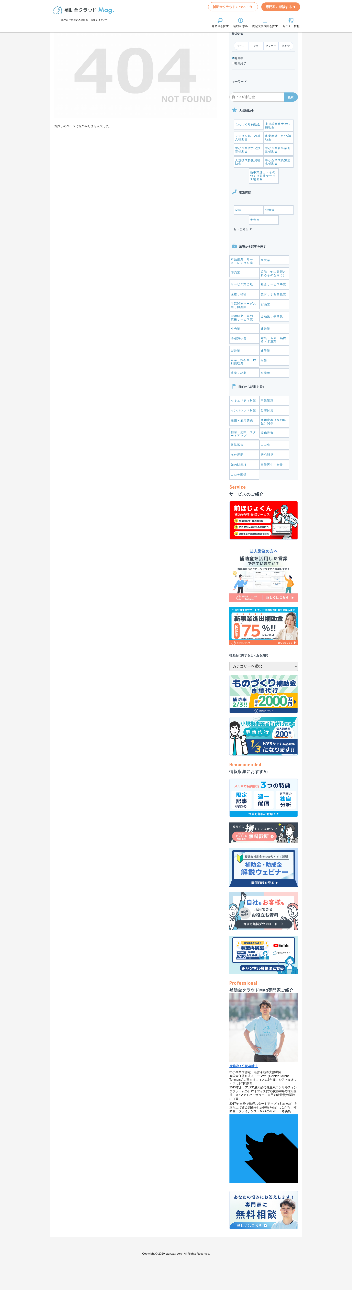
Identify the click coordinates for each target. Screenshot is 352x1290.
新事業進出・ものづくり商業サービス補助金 (263, 176)
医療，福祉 (239, 294)
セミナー (271, 45)
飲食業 (265, 260)
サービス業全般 (242, 284)
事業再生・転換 (272, 464)
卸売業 (235, 272)
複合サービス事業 (273, 284)
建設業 (265, 350)
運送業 (265, 328)
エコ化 (265, 444)
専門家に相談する (279, 7)
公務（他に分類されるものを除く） (273, 273)
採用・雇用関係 (242, 420)
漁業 (264, 360)
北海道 (270, 210)
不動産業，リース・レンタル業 (242, 261)
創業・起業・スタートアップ (243, 433)
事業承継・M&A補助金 (278, 137)
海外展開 (237, 454)
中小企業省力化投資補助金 (248, 149)
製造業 (235, 350)
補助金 (286, 45)
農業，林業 (239, 372)
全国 (238, 210)
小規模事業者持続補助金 (277, 125)
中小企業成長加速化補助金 (277, 162)
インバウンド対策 (243, 410)
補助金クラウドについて (231, 7)
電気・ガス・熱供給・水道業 (273, 339)
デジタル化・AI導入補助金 (248, 137)
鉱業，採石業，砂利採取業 (243, 361)
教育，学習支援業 (273, 294)
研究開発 (267, 454)
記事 (256, 45)
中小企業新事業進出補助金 (277, 149)
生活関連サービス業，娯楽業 (243, 305)
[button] (291, 97)
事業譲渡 (267, 400)
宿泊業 (265, 304)
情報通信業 (239, 338)
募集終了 (240, 63)
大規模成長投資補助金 (248, 162)
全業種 (265, 372)
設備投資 (267, 432)
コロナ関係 (239, 474)
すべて (241, 45)
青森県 (255, 220)
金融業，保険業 (272, 316)
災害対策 (267, 410)
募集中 (238, 58)
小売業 (235, 328)
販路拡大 (237, 444)
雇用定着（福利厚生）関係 (273, 421)
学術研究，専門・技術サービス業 (243, 317)
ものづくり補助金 (248, 124)
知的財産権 (239, 464)
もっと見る (241, 229)
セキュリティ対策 (243, 400)
